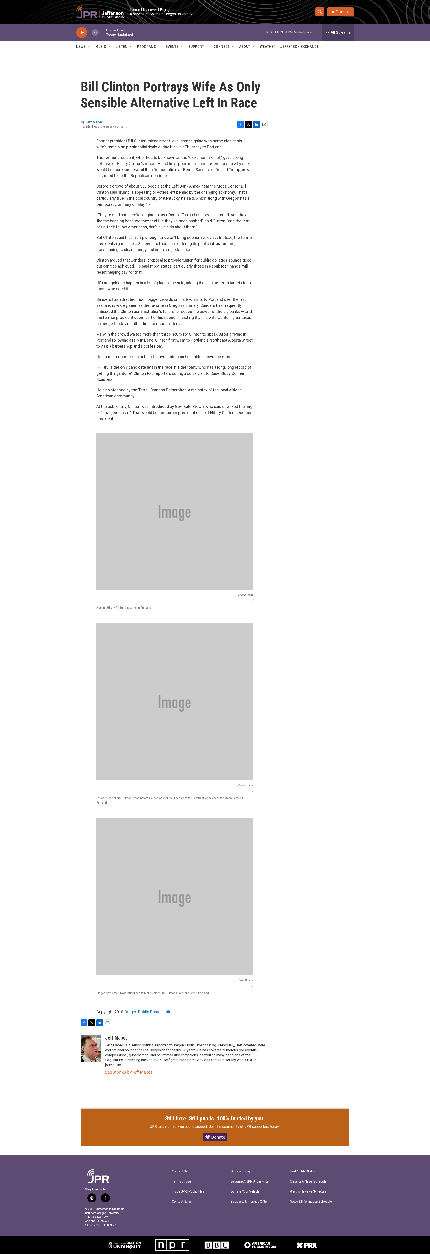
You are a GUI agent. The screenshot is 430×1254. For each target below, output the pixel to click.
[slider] (102, 32)
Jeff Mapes (94, 122)
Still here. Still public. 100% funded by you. (215, 1118)
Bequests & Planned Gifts (249, 1201)
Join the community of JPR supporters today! (244, 1126)
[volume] (95, 33)
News (81, 46)
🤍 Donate (215, 1137)
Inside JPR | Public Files (188, 1191)
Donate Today (241, 1171)
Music (100, 46)
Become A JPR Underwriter (250, 1181)
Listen (121, 46)
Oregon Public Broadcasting (149, 1011)
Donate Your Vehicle (245, 1191)
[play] (81, 32)
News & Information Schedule (311, 1201)
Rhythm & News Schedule (308, 1191)
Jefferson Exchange (299, 46)
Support (196, 46)
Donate (342, 11)
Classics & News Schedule (308, 1181)
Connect (222, 46)
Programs (146, 46)
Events (172, 46)
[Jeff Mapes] (91, 1048)
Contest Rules (182, 1201)
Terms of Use (181, 1181)
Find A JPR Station (303, 1171)
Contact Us (179, 1171)
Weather (268, 46)
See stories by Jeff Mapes (129, 1072)
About (244, 46)
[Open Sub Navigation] (89, 46)
